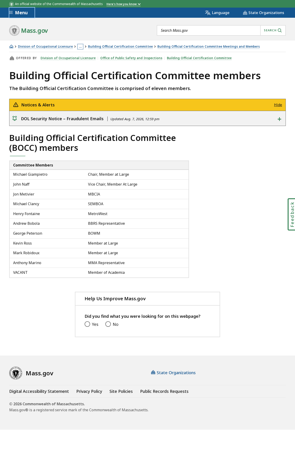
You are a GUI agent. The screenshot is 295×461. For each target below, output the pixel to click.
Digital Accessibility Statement (39, 391)
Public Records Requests (164, 391)
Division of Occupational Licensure (45, 47)
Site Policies (121, 391)
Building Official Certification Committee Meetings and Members (208, 47)
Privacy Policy (89, 391)
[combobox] (221, 30)
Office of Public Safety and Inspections (131, 58)
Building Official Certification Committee (120, 47)
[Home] (11, 46)
